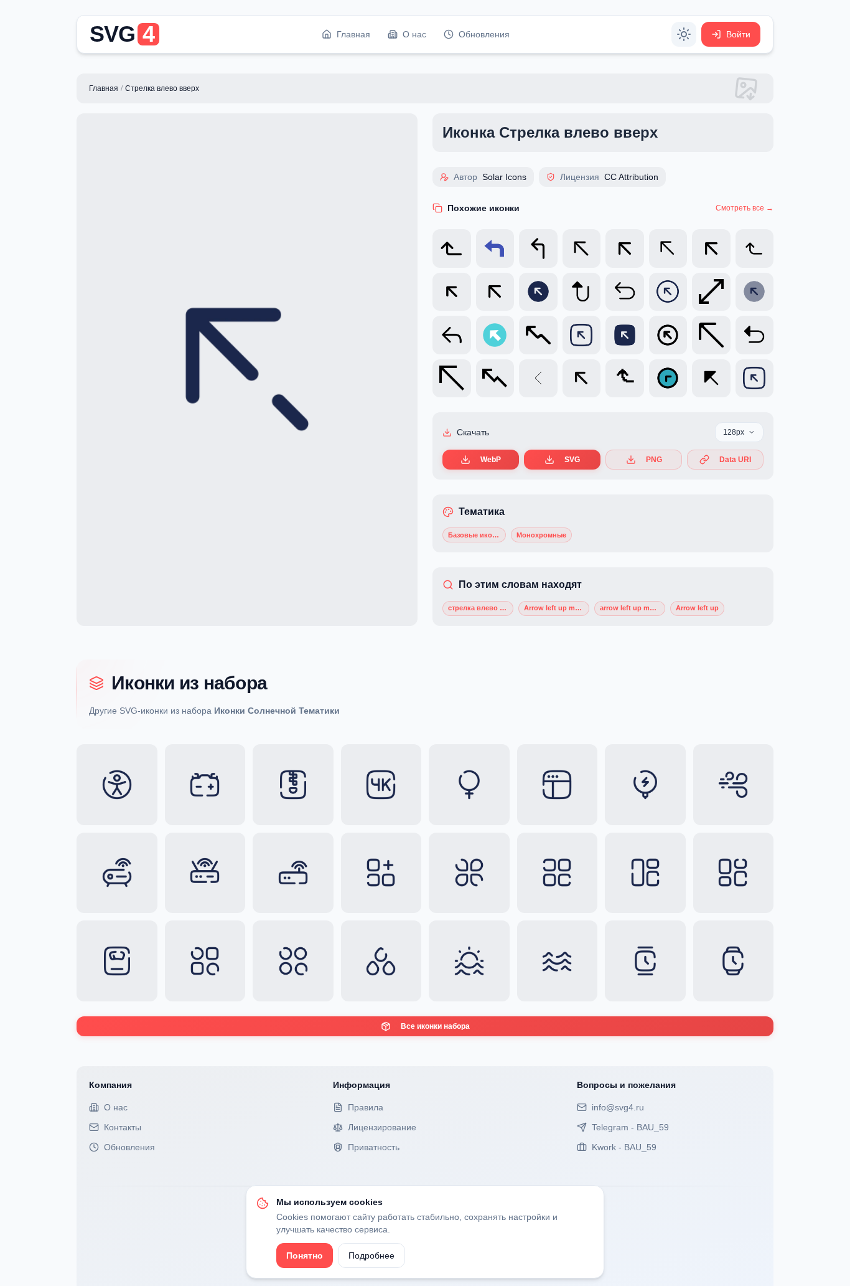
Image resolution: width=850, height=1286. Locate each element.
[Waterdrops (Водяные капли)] (381, 960)
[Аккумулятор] (205, 784)
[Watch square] (733, 960)
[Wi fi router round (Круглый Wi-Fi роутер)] (117, 873)
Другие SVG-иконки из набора (214, 711)
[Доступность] (117, 784)
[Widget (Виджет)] (557, 873)
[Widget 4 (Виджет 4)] (645, 873)
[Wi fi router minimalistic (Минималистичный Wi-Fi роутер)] (293, 873)
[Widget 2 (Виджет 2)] (205, 960)
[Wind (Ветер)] (733, 784)
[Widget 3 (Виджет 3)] (293, 960)
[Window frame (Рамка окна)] (557, 784)
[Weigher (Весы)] (117, 960)
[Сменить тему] (683, 34)
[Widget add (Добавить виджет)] (381, 873)
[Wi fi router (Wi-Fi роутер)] (205, 873)
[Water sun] (469, 960)
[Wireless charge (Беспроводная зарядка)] (645, 784)
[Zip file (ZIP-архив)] (293, 784)
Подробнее (371, 1255)
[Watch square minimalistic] (645, 960)
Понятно (304, 1255)
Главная (103, 88)
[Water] (557, 960)
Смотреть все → (744, 208)
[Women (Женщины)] (469, 784)
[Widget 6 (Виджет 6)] (469, 873)
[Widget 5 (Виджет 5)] (733, 873)
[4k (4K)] (381, 784)
